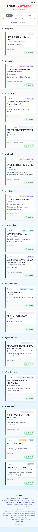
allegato (19, 502)
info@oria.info (19, 521)
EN (34, 3)
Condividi (30, 52)
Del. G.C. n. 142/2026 (9, 502)
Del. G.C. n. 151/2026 (28, 502)
